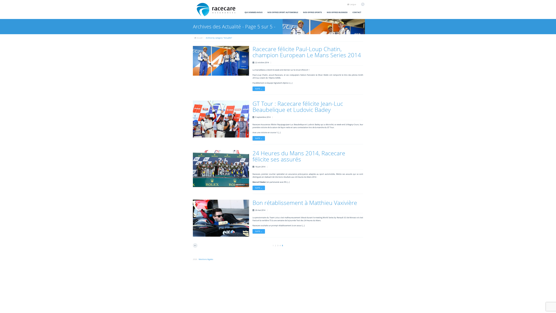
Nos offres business (337, 12)
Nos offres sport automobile (282, 12)
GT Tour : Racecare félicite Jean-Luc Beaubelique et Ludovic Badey (298, 107)
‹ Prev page (195, 245)
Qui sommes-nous (254, 12)
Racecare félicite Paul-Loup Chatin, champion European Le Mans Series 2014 (307, 52)
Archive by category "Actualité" (219, 38)
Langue (353, 4)
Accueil (199, 38)
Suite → (258, 88)
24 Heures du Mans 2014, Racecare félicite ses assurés (299, 156)
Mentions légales (206, 259)
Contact (356, 12)
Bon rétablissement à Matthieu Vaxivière (305, 203)
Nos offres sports (312, 12)
